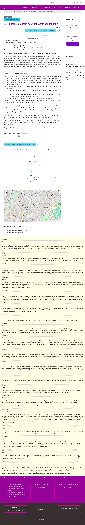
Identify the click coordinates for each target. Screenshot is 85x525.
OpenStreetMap (52, 221)
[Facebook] (4, 2)
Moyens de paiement (15, 486)
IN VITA (25, 7)
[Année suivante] (68, 62)
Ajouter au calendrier (12, 19)
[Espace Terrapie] (72, 479)
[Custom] (17, 2)
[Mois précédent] (67, 62)
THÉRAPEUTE (27, 12)
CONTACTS (76, 7)
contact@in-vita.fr (73, 508)
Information (51, 150)
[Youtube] (7, 2)
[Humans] (42, 520)
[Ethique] (42, 513)
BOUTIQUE (47, 7)
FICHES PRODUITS (36, 7)
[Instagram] (12, 2)
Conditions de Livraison (16, 492)
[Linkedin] (9, 2)
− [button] (6, 195)
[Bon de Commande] (69, 493)
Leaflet (46, 221)
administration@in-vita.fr (32, 166)
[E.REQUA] (53, 479)
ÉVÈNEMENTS (56, 7)
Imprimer (8, 17)
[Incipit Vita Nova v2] (72, 30)
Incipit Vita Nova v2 (72, 36)
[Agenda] (33, 479)
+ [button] (6, 192)
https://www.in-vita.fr (32, 170)
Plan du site (12, 496)
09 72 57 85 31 (32, 162)
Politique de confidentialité (17, 494)
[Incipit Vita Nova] (13, 479)
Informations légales (15, 484)
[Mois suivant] (69, 62)
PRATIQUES (67, 7)
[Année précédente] (66, 62)
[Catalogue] (42, 493)
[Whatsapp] (15, 2)
